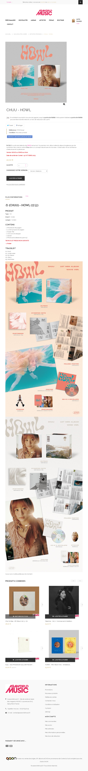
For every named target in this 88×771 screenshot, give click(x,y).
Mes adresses (49, 729)
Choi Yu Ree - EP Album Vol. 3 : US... (16, 621)
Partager (20, 125)
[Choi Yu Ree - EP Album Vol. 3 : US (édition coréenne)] (24, 601)
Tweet (11, 125)
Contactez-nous (50, 701)
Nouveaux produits (51, 693)
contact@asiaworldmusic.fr (21, 713)
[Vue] (43, 605)
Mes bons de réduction (52, 736)
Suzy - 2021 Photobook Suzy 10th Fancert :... (19, 664)
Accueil (8, 34)
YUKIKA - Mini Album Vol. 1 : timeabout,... (58, 664)
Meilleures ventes (51, 697)
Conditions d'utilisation (52, 704)
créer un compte (51, 2)
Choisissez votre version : (17, 170)
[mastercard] (11, 746)
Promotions (49, 690)
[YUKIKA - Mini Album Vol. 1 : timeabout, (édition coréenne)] (64, 645)
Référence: (12, 130)
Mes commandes (50, 721)
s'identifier (43, 2)
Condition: (12, 132)
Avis (27, 196)
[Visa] (7, 746)
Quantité (9, 165)
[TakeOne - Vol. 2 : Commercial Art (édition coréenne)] (64, 601)
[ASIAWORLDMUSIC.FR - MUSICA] (44, 12)
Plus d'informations (13, 197)
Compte (9, 2)
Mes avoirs (48, 725)
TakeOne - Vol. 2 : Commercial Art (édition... (59, 621)
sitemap (47, 712)
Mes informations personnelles (55, 732)
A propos (48, 708)
